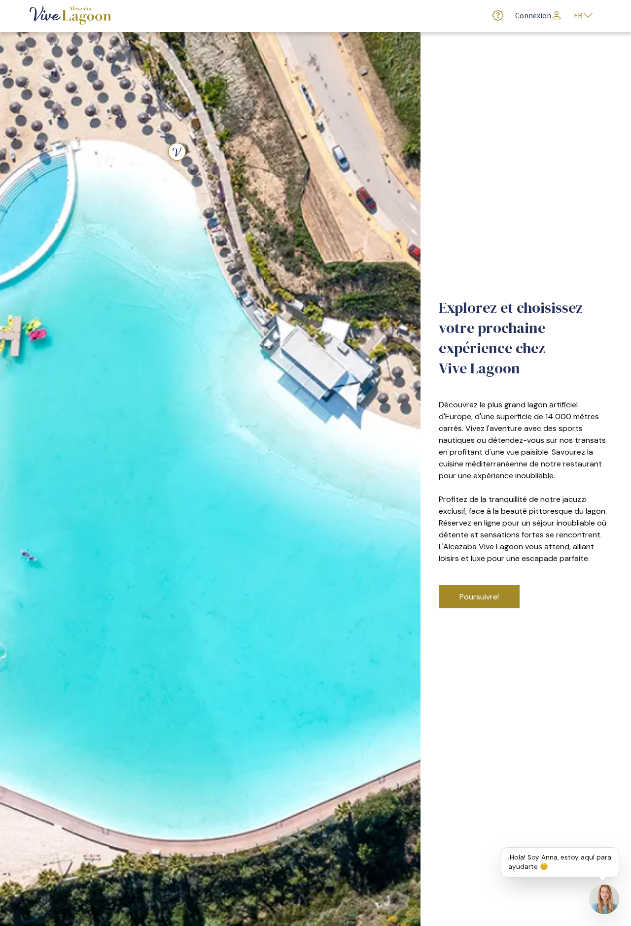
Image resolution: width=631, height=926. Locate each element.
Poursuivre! (479, 597)
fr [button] (578, 15)
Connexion (533, 15)
